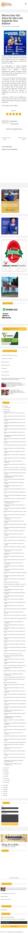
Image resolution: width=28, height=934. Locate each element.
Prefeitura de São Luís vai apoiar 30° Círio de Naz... (15, 467)
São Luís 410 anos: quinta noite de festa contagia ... (15, 665)
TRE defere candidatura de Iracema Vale (13, 653)
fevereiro (6, 780)
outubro (5, 409)
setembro (6, 411)
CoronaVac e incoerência (6, 358)
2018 (4, 791)
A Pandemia (4, 368)
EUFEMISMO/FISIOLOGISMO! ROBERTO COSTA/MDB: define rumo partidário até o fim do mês (13, 379)
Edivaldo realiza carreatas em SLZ (11, 582)
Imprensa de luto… (5, 375)
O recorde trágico (5, 371)
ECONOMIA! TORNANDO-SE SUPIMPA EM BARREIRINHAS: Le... (13, 717)
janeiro (5, 782)
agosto (5, 767)
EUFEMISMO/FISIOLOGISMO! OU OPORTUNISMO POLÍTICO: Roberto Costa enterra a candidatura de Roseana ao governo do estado (16, 384)
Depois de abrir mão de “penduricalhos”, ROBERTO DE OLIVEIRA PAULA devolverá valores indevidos (17, 392)
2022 (4, 406)
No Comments (17, 26)
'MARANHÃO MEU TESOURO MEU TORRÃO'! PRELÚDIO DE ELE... (13, 476)
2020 (4, 787)
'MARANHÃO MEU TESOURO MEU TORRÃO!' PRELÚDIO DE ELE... (13, 761)
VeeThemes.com (20, 931)
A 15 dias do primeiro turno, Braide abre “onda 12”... (15, 584)
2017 (4, 793)
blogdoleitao (8, 26)
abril (5, 776)
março (5, 778)
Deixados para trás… (6, 365)
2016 (4, 795)
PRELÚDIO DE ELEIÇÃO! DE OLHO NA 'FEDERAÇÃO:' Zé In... (12, 502)
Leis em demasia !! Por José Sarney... (9, 355)
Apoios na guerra (5, 362)
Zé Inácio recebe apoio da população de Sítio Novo (15, 742)
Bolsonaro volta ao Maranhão (10, 682)
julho (5, 770)
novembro (6, 407)
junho (5, 772)
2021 (4, 785)
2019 (4, 789)
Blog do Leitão (10, 844)
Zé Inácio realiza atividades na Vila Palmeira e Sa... (15, 677)
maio (5, 774)
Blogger (17, 877)
